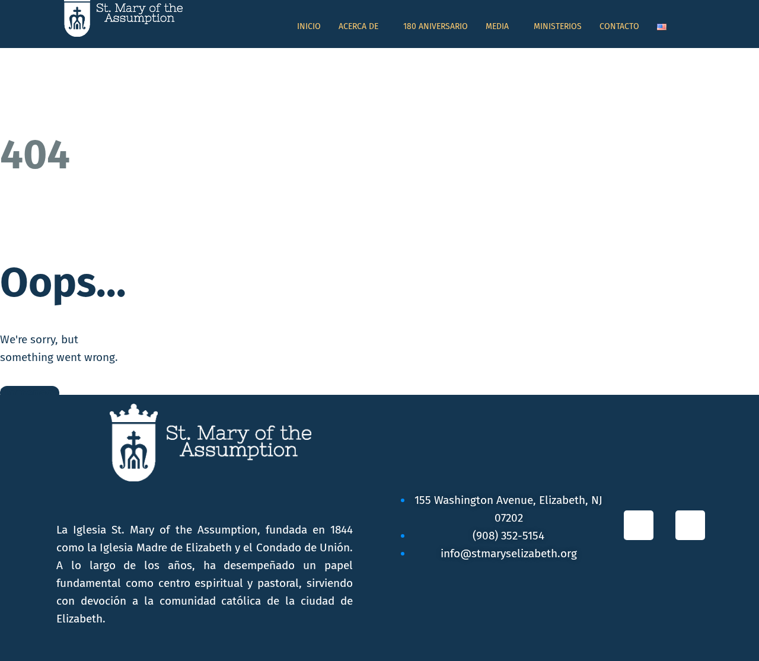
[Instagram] (690, 525)
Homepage (29, 393)
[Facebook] (638, 525)
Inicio (309, 26)
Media (497, 26)
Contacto (619, 26)
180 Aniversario (435, 26)
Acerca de (358, 26)
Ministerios (558, 26)
